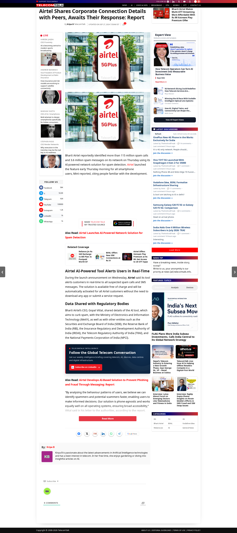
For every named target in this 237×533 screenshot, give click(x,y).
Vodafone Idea (188, 423)
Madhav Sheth (48, 111)
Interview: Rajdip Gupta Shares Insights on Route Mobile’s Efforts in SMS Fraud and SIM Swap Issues (186, 400)
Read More (108, 418)
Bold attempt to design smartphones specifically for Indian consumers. (51, 119)
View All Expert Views (175, 120)
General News (188, 428)
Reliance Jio (158, 428)
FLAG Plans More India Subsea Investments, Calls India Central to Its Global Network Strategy (173, 336)
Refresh (158, 134)
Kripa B (70, 24)
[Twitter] (87, 433)
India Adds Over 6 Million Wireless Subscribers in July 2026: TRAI (171, 229)
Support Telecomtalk (48, 1)
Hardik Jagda (47, 39)
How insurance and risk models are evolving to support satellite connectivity (50, 85)
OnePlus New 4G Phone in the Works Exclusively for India (173, 139)
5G (169, 419)
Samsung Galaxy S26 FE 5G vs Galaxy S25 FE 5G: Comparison (173, 206)
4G (184, 419)
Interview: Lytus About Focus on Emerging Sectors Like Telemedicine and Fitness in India (162, 399)
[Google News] (132, 433)
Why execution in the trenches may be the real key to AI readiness (51, 150)
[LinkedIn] (103, 433)
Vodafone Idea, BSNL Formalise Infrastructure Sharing (170, 184)
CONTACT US (195, 5)
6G (155, 419)
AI (131, 5)
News (124, 5)
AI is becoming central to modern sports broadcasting (51, 48)
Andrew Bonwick (49, 70)
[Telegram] (119, 433)
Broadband (156, 5)
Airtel (130, 164)
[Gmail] (95, 433)
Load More (174, 250)
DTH (167, 5)
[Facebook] (79, 433)
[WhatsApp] (111, 433)
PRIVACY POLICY (193, 530)
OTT (185, 5)
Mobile (176, 5)
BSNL (170, 423)
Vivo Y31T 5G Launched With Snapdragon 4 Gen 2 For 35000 (169, 161)
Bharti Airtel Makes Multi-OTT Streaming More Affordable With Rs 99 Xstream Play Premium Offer (183, 15)
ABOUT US (145, 530)
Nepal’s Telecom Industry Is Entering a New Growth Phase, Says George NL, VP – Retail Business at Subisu (162, 367)
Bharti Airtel (158, 423)
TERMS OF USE (179, 530)
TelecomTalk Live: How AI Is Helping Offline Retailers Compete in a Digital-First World (185, 366)
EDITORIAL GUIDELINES (161, 530)
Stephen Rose (47, 141)
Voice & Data (142, 5)
